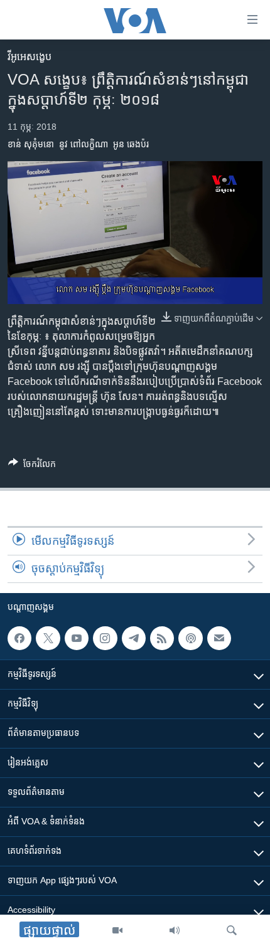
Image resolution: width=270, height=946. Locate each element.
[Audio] (174, 930)
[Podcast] (190, 638)
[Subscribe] (219, 638)
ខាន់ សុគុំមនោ (31, 144)
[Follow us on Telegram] (134, 638)
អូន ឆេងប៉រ (131, 144)
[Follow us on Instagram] (105, 638)
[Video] (117, 930)
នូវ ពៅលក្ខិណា (83, 144)
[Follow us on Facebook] (19, 638)
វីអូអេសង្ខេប (29, 56)
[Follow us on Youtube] (77, 638)
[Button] (32, 466)
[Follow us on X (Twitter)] (48, 638)
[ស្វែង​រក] (232, 930)
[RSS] (162, 638)
